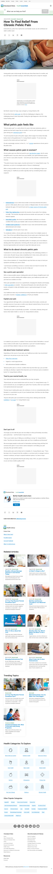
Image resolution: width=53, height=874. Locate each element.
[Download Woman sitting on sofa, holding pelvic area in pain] (38, 649)
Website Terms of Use (32, 845)
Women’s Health (20, 18)
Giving (5, 841)
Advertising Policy (31, 839)
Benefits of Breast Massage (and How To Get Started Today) (13, 572)
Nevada (25, 1)
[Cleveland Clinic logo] (8, 6)
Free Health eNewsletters (9, 848)
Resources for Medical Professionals (12, 850)
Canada (12, 1)
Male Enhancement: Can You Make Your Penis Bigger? (37, 695)
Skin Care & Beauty (10, 792)
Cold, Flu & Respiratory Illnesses (10, 805)
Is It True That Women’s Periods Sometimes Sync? (14, 601)
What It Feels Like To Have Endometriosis (37, 660)
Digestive (34, 805)
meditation (6, 400)
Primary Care (42, 780)
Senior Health (26, 812)
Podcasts (6, 860)
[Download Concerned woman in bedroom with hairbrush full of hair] (14, 620)
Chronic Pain (32, 802)
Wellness (26, 792)
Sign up (16, 504)
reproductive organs (34, 153)
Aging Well (6, 802)
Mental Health (42, 767)
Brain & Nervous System (10, 755)
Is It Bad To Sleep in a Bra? (37, 571)
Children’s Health (26, 755)
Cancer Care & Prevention (22, 802)
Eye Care (6, 808)
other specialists (9, 285)
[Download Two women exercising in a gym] (14, 649)
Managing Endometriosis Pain (14, 659)
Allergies (13, 802)
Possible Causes (8, 537)
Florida (17, 1)
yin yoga (13, 400)
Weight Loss (18, 815)
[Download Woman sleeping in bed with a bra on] (38, 561)
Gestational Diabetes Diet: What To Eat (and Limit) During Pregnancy (14, 726)
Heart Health (10, 767)
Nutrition (11, 780)
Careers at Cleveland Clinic (9, 839)
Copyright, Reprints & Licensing (34, 843)
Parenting (33, 808)
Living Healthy (13, 18)
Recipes (6, 812)
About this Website (32, 838)
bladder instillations (21, 294)
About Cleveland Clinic (8, 838)
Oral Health (27, 808)
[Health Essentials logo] (22, 6)
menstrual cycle (17, 132)
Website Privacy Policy (32, 846)
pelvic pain (17, 114)
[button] (51, 6)
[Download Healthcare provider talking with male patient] (38, 684)
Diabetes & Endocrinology (24, 805)
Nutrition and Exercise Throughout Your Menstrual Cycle (37, 602)
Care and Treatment (8, 540)
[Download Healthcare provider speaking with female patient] (38, 620)
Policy (26, 104)
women (31, 143)
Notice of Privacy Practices (33, 848)
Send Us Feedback (31, 836)
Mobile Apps (6, 858)
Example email (16, 501)
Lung (21, 808)
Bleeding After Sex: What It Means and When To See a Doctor (37, 632)
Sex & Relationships (35, 812)
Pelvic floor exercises (11, 358)
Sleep (43, 812)
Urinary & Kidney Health (8, 815)
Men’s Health (31, 692)
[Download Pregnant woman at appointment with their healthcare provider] (14, 714)
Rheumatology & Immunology (15, 812)
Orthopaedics (26, 780)
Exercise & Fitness (42, 755)
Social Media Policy (32, 841)
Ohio (29, 1)
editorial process (21, 518)
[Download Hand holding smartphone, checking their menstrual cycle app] (38, 590)
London (21, 1)
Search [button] (45, 10)
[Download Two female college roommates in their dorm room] (14, 590)
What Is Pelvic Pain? (8, 534)
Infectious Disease (14, 808)
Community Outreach (8, 843)
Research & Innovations (9, 845)
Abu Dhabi (8, 1)
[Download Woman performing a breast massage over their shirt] (14, 561)
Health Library (7, 846)
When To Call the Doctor (9, 544)
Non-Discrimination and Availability (35, 850)
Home (5, 836)
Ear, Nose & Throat (41, 805)
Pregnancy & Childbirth (9, 722)
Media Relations (7, 852)
